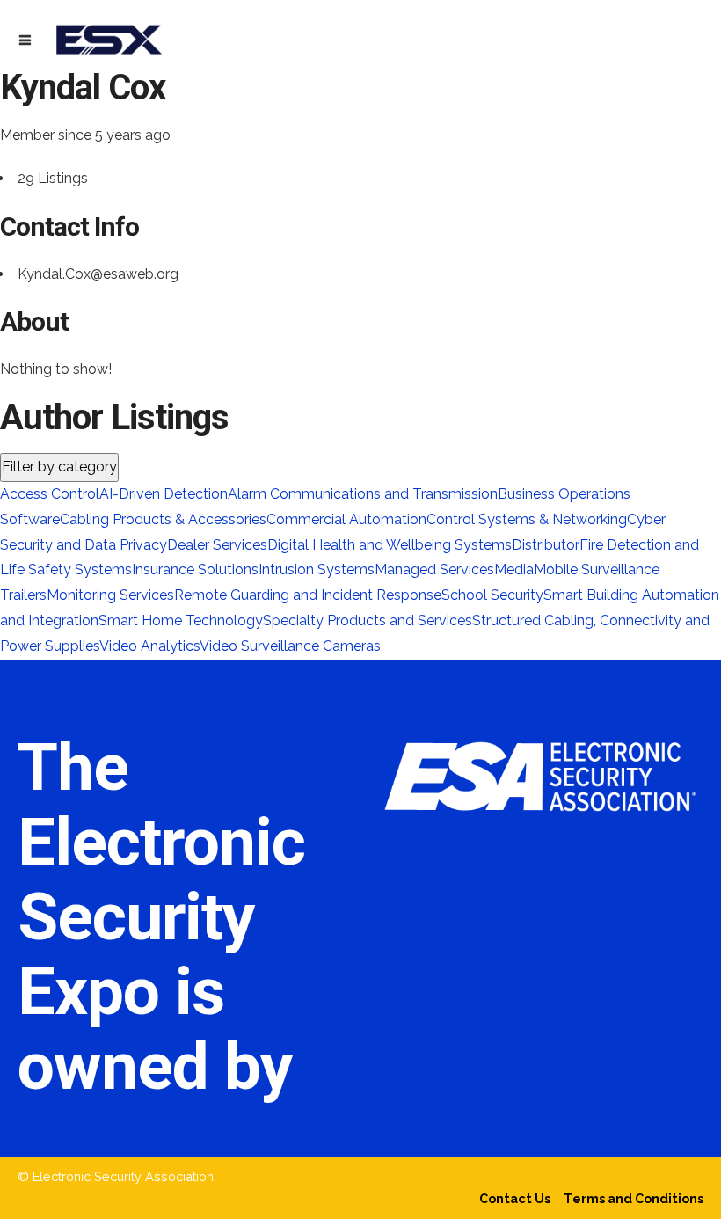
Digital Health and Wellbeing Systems (389, 545)
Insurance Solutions (195, 569)
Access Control (49, 493)
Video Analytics (149, 646)
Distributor (545, 545)
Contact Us (514, 1198)
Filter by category (59, 466)
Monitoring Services (110, 595)
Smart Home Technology (180, 620)
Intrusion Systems (317, 569)
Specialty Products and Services (367, 620)
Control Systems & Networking (526, 519)
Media (514, 569)
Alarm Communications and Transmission (363, 493)
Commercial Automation (346, 519)
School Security (492, 595)
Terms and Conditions (633, 1198)
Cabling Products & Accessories (163, 519)
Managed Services (434, 569)
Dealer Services (217, 545)
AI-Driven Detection (163, 493)
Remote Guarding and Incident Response (307, 595)
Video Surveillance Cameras (290, 646)
